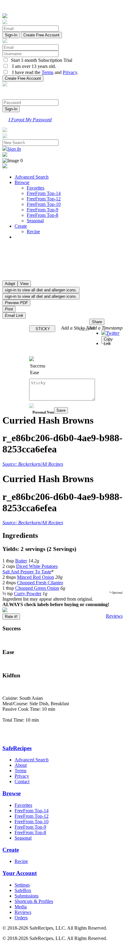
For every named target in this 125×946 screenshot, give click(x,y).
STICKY (42, 329)
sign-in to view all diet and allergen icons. (41, 290)
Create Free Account (41, 35)
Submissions (27, 895)
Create (21, 226)
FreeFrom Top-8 (42, 215)
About (21, 765)
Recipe (33, 231)
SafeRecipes (17, 748)
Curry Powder (27, 593)
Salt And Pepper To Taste (26, 571)
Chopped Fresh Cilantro (40, 582)
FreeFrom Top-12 (44, 198)
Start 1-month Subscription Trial (40, 60)
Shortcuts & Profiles (34, 901)
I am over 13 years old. (32, 66)
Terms (47, 72)
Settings (22, 884)
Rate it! (11, 616)
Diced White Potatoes (37, 566)
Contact (22, 781)
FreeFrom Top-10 (44, 204)
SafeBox (23, 890)
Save (61, 410)
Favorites (35, 187)
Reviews (114, 616)
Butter (21, 560)
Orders (21, 917)
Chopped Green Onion (37, 588)
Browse (22, 182)
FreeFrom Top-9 (42, 209)
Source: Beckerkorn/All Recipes (32, 464)
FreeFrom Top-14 (44, 193)
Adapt (10, 283)
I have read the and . (43, 72)
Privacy (70, 72)
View (24, 283)
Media (21, 906)
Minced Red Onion (35, 577)
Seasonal (35, 220)
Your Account (19, 873)
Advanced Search (32, 176)
